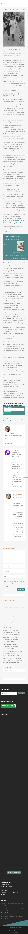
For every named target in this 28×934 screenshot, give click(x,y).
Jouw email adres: (8, 407)
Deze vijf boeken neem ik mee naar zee (14, 604)
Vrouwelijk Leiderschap (14, 419)
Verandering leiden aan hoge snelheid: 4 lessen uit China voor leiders (13, 910)
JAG (17, 53)
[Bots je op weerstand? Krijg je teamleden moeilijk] (5, 844)
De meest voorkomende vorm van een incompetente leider (10, 639)
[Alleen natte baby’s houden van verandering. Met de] (5, 736)
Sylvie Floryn (17, 494)
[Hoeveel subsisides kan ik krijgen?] (8, 706)
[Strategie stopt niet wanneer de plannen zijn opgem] (23, 830)
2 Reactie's (11, 55)
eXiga (17, 932)
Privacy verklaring (10, 927)
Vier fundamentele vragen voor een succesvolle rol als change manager (13, 632)
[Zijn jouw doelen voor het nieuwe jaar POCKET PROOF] (14, 790)
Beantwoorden (15, 456)
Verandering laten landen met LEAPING (14, 612)
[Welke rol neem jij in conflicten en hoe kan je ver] (5, 769)
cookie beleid (18, 927)
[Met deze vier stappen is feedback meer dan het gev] (14, 733)
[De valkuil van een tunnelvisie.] (14, 822)
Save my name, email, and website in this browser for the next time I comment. (14, 584)
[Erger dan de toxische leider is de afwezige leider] (23, 739)
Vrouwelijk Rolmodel (10, 421)
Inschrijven (21, 693)
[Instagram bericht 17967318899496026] (23, 765)
